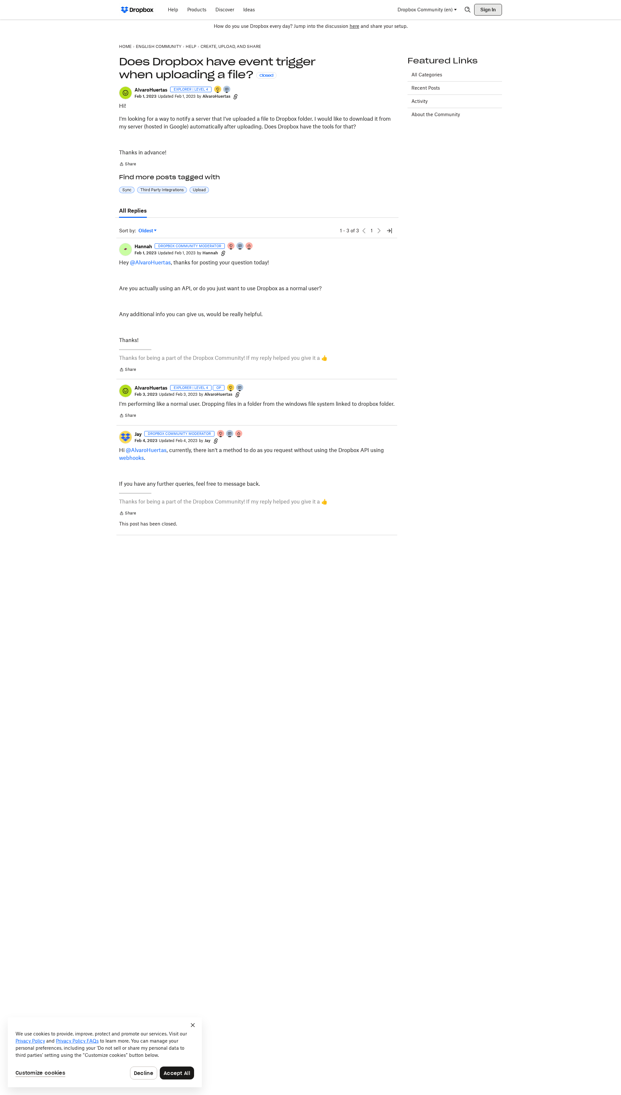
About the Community (435, 114)
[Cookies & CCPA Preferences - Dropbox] (105, 1052)
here (354, 26)
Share (127, 164)
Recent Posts (425, 88)
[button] (125, 92)
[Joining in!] (227, 90)
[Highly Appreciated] (249, 246)
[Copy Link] (235, 96)
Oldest (146, 231)
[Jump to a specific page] (389, 231)
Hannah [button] (143, 246)
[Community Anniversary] (218, 90)
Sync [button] (126, 189)
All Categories (426, 74)
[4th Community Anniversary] (231, 246)
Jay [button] (138, 434)
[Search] (468, 10)
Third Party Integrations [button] (162, 189)
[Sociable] (240, 246)
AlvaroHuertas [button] (151, 90)
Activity (419, 101)
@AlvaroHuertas (150, 262)
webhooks (131, 458)
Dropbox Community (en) (425, 9)
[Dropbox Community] (137, 9)
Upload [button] (199, 189)
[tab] (133, 211)
